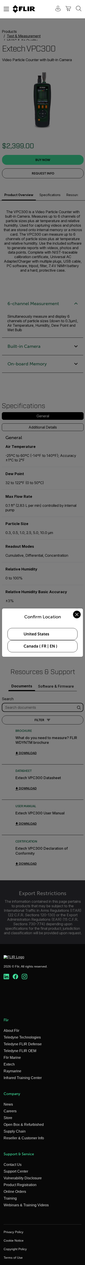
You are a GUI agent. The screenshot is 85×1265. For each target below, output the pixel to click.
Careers (10, 1111)
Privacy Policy (13, 1232)
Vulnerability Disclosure (23, 1178)
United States (36, 634)
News (8, 1104)
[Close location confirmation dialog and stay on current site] (77, 614)
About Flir (11, 1031)
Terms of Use (13, 1257)
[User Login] (55, 9)
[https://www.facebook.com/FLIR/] (15, 977)
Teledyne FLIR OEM (20, 1051)
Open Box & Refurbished (24, 1124)
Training (10, 1198)
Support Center (16, 1171)
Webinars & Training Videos (26, 1205)
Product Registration (20, 1185)
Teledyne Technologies (22, 1037)
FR (43, 646)
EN (52, 646)
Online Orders (15, 1191)
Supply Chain (15, 1131)
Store (8, 1118)
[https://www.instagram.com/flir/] (24, 977)
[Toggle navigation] (6, 9)
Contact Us (13, 1165)
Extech (9, 1064)
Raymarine (12, 1071)
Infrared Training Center (23, 1078)
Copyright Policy (15, 1249)
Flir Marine (12, 1057)
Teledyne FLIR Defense (23, 1044)
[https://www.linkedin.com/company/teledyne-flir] (6, 977)
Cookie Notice (14, 1240)
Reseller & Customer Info (24, 1138)
